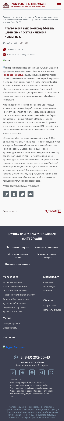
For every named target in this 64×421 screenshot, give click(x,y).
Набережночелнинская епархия (17, 255)
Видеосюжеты (10, 327)
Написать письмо (52, 310)
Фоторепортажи (11, 323)
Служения (48, 282)
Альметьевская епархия (46, 247)
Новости (18, 17)
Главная (6, 17)
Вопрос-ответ (50, 305)
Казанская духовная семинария (46, 255)
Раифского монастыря (14, 74)
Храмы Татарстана (12, 311)
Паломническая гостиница (17, 264)
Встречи (47, 290)
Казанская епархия (12, 282)
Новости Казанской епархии (17, 19)
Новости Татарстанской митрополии (42, 17)
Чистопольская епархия (18, 247)
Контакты (9, 337)
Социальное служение (14, 307)
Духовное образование (15, 303)
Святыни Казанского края (16, 299)
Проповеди (49, 286)
